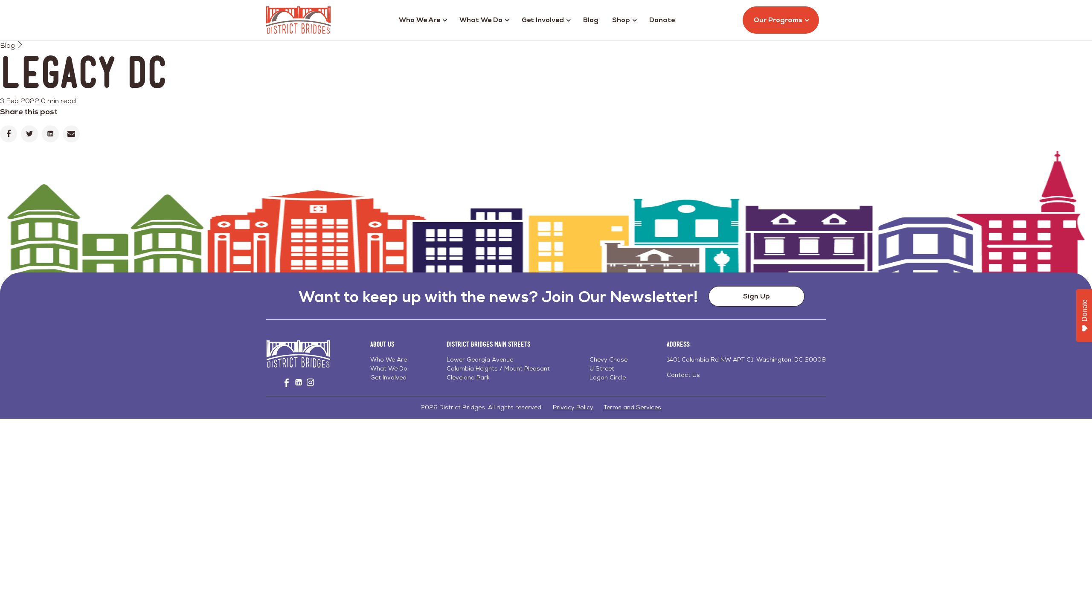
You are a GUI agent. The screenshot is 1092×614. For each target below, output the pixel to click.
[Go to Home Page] (298, 20)
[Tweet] (29, 133)
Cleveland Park (468, 377)
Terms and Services (632, 407)
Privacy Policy (573, 407)
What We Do (480, 19)
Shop (621, 19)
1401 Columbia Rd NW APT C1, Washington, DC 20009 (746, 359)
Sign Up (756, 296)
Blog (590, 19)
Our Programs (778, 19)
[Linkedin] (50, 133)
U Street (602, 368)
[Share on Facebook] (8, 133)
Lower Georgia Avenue (480, 359)
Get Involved (543, 19)
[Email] (71, 133)
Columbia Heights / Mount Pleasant (498, 368)
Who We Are (419, 19)
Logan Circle (608, 377)
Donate (662, 19)
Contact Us (683, 375)
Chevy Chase (608, 359)
